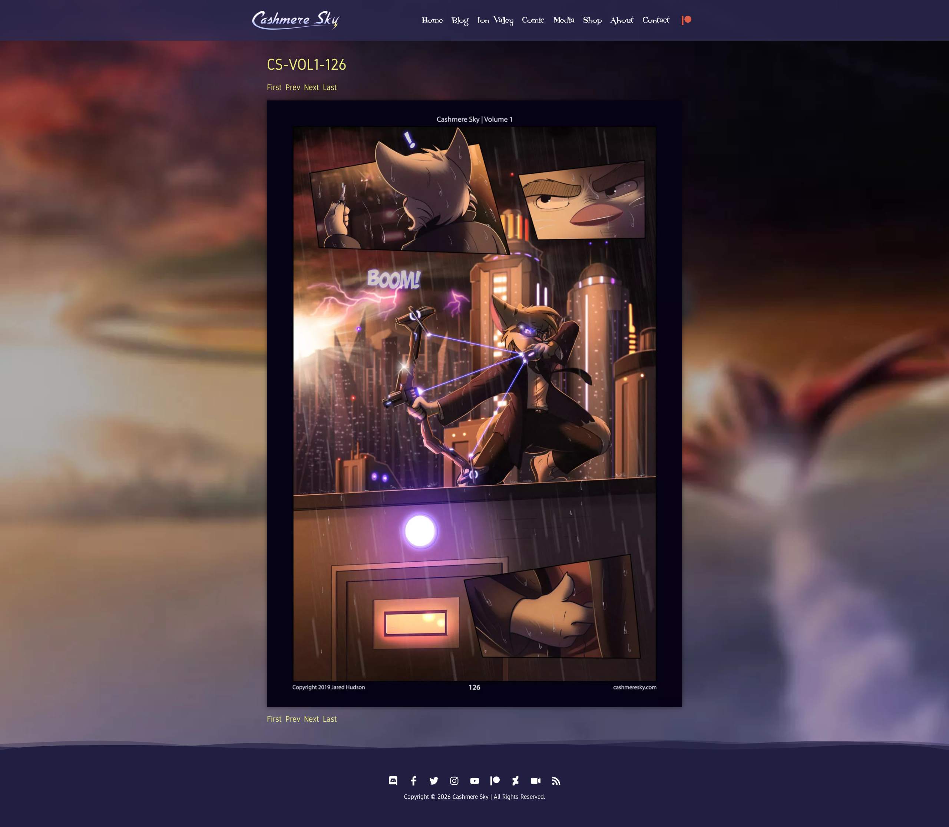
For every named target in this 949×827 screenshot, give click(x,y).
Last (330, 87)
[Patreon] (686, 20)
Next (311, 87)
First (274, 87)
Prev (292, 87)
